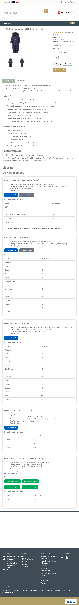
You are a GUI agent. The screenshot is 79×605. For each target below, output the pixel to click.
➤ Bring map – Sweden (12, 481)
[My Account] (62, 2)
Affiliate (25, 561)
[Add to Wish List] (65, 64)
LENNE (61, 37)
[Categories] (72, 23)
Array (65, 32)
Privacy (43, 565)
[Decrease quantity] (61, 65)
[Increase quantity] (61, 63)
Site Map (25, 564)
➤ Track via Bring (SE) (12, 487)
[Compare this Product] (70, 64)
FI (9, 2)
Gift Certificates (27, 559)
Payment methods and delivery (49, 574)
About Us (44, 568)
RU (19, 2)
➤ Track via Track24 (26, 195)
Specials (25, 567)
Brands (24, 556)
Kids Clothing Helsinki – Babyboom (48, 562)
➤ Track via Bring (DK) (30, 487)
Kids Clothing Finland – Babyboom (49, 557)
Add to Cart (60, 69)
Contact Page (46, 571)
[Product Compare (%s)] (68, 2)
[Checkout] (74, 2)
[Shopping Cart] (71, 2)
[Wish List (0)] (65, 2)
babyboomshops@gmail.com (12, 556)
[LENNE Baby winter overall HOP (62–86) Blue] (15, 42)
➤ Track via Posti (11, 195)
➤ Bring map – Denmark (30, 481)
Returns (44, 583)
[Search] (46, 11)
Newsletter (45, 580)
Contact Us (45, 578)
